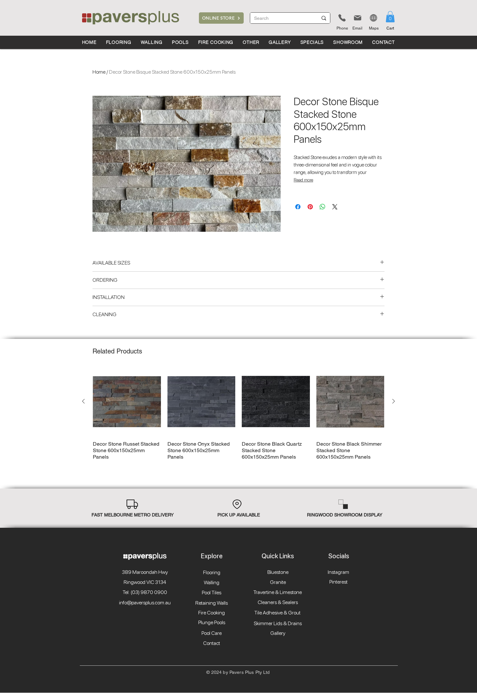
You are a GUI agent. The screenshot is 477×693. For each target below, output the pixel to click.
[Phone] (342, 17)
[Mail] (357, 17)
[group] (239, 414)
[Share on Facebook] (298, 207)
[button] (390, 16)
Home (98, 72)
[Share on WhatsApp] (322, 207)
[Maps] (373, 17)
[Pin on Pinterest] (310, 207)
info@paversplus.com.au (145, 603)
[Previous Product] (83, 401)
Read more (303, 179)
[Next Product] (394, 401)
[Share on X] (335, 207)
